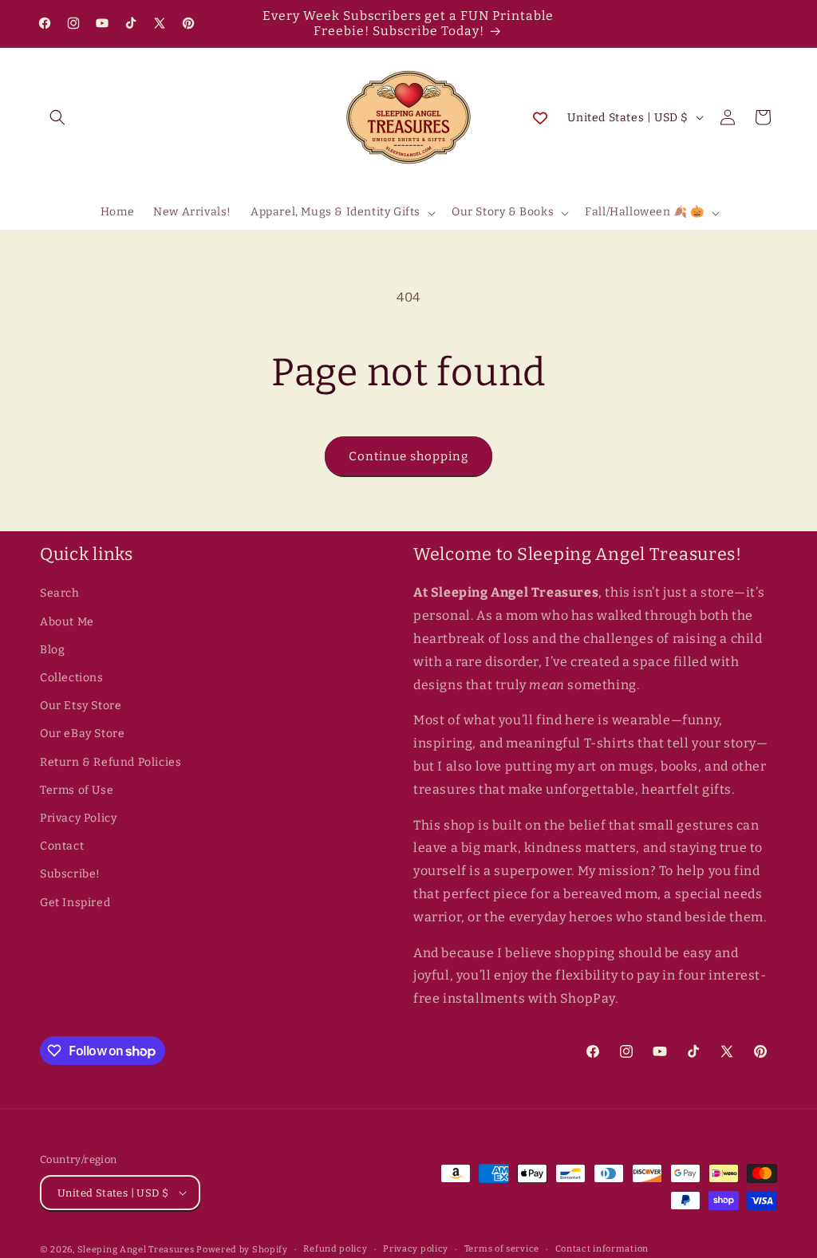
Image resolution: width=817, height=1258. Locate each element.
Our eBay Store (82, 733)
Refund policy (335, 1249)
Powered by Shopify (242, 1249)
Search (60, 593)
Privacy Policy (78, 818)
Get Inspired (75, 902)
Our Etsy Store (80, 705)
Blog (52, 650)
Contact (62, 846)
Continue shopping (408, 456)
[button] (57, 117)
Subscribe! (70, 874)
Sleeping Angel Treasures (136, 1249)
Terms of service (501, 1249)
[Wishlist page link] (540, 117)
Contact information (602, 1249)
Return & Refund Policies (110, 762)
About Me (67, 622)
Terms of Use (76, 790)
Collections (72, 677)
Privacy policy (415, 1249)
